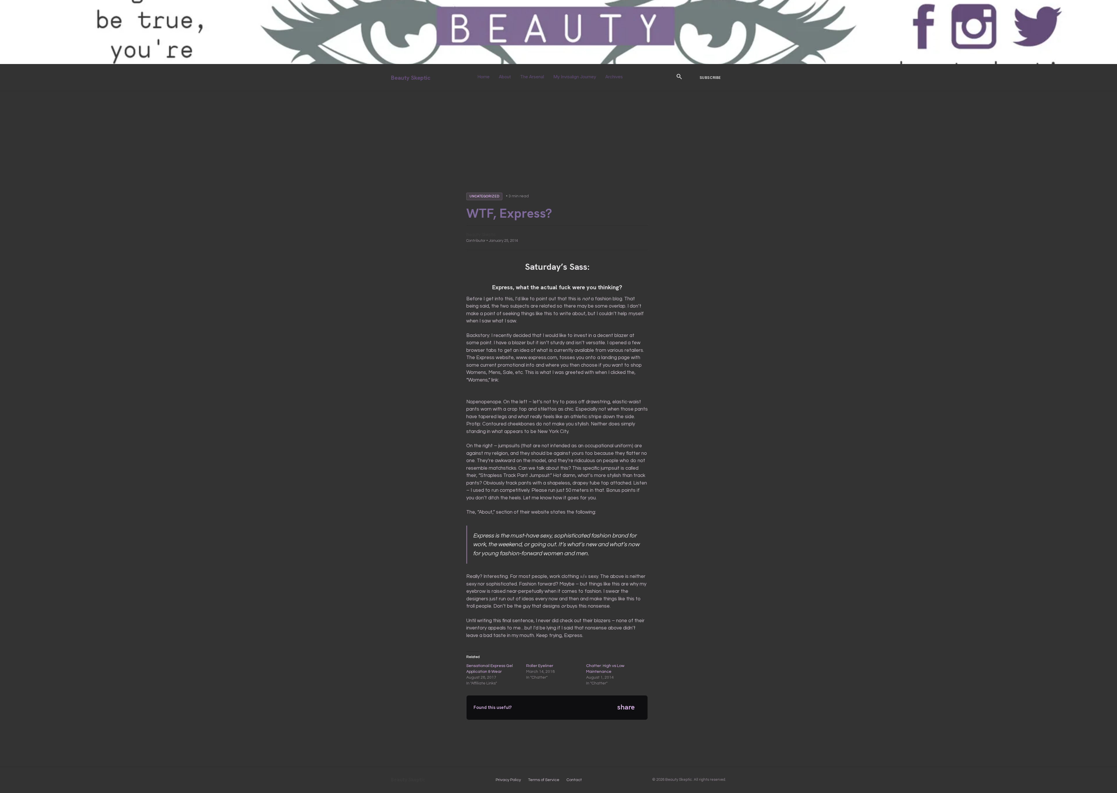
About (505, 76)
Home (483, 76)
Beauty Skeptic (411, 77)
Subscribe (710, 77)
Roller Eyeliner (539, 666)
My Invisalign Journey (574, 76)
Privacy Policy (508, 780)
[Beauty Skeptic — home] (558, 63)
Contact (574, 780)
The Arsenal (532, 76)
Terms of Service (543, 780)
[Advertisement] (558, 135)
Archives (614, 76)
